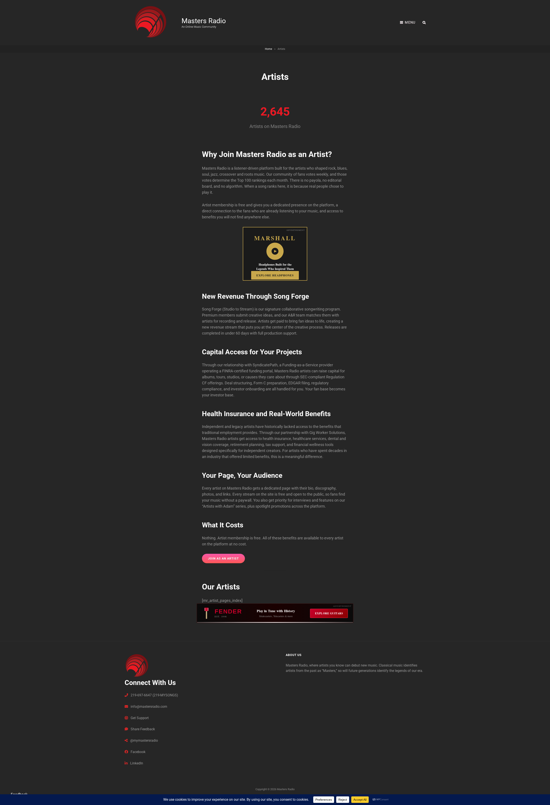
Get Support (139, 718)
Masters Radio (204, 21)
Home (268, 48)
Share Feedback (142, 729)
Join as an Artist (223, 558)
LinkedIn (136, 763)
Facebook (137, 752)
